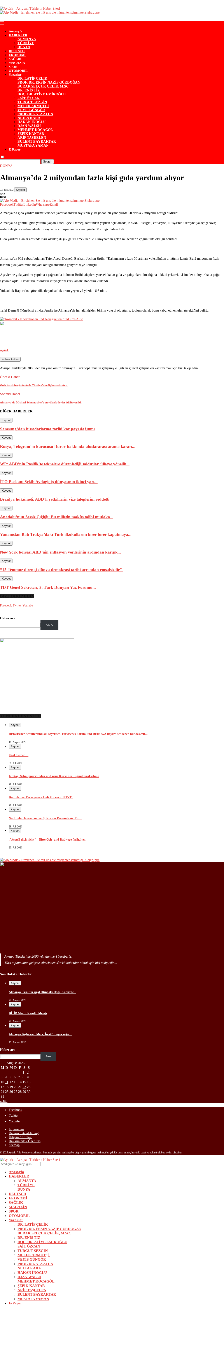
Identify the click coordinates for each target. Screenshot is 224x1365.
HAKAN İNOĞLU (32, 122)
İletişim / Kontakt (20, 1137)
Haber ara (7, 618)
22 (24, 1087)
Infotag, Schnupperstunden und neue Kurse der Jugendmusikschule (54, 776)
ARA (49, 625)
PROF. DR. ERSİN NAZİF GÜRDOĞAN (49, 82)
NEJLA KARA (29, 118)
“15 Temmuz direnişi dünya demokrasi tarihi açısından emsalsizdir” (61, 569)
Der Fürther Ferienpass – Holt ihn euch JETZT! (41, 797)
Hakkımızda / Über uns (24, 1141)
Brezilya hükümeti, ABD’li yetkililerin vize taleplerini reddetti (54, 499)
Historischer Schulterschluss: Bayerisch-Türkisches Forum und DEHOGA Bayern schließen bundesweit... (78, 734)
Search (47, 161)
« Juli (3, 1101)
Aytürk (4, 350)
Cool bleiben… (18, 755)
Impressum (16, 1129)
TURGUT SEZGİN (32, 102)
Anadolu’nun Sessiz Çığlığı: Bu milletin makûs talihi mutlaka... (56, 517)
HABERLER (18, 35)
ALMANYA (27, 39)
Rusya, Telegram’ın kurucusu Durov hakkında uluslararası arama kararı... (67, 446)
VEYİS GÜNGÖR (31, 110)
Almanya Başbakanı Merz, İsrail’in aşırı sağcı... (40, 1034)
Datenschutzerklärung (24, 1133)
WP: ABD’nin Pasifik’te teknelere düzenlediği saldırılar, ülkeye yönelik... (65, 464)
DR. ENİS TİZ (29, 90)
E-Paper (15, 149)
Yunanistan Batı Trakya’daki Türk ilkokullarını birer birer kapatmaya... (65, 534)
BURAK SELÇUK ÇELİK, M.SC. (44, 86)
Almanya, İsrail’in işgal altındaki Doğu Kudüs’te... (42, 992)
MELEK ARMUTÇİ (33, 106)
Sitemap (14, 1145)
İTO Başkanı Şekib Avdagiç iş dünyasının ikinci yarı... (49, 481)
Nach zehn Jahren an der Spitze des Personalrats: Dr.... (45, 818)
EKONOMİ (17, 55)
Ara (48, 1056)
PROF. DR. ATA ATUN (35, 114)
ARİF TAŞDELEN (32, 137)
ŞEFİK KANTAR (31, 133)
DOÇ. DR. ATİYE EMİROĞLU (42, 94)
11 (6, 1082)
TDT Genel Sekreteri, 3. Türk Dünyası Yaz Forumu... (48, 587)
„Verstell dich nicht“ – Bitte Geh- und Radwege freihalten (47, 839)
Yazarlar (15, 74)
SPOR (13, 66)
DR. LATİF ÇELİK (32, 78)
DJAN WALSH (29, 126)
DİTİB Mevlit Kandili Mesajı (28, 1013)
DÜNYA (24, 47)
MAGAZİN (17, 63)
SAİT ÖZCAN (29, 98)
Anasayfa (15, 31)
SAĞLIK (15, 59)
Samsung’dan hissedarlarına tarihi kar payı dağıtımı (47, 429)
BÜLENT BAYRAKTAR (37, 141)
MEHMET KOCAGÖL (35, 129)
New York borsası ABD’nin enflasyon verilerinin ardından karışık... (60, 552)
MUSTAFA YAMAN (33, 145)
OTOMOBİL (18, 70)
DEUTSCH (17, 51)
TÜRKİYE (26, 43)
